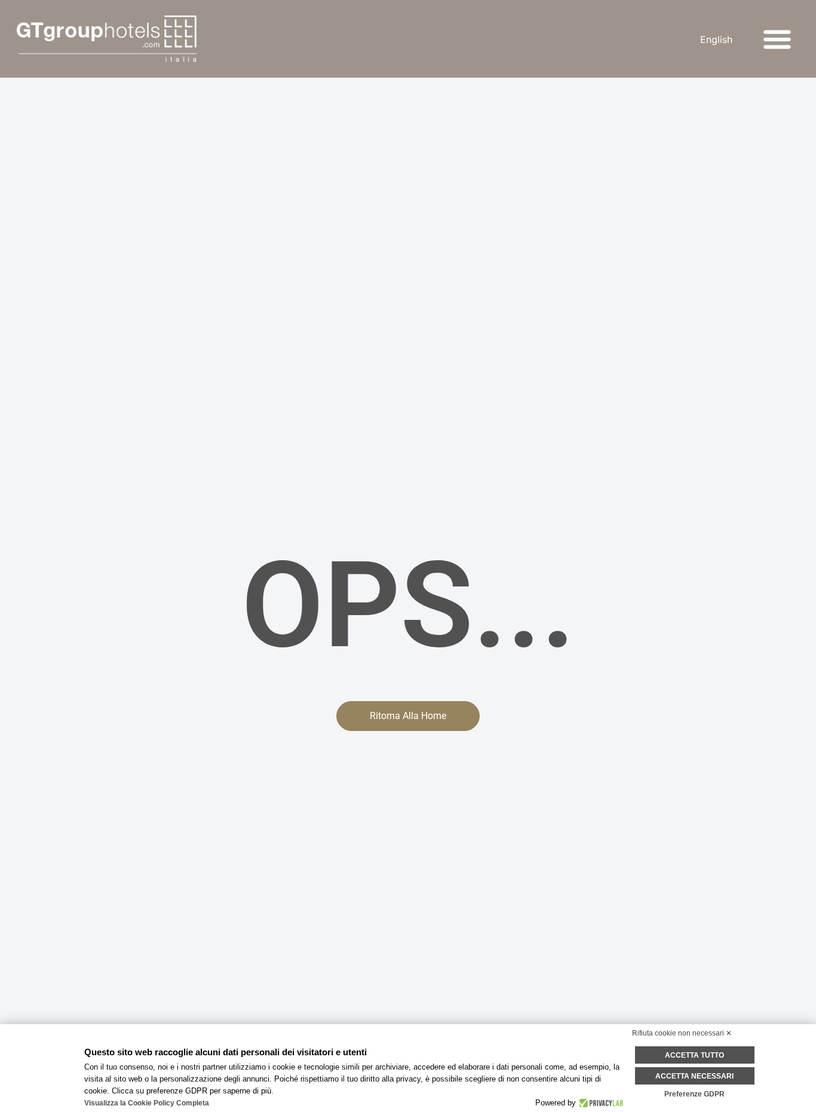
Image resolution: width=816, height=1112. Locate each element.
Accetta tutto (694, 1055)
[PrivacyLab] (599, 1103)
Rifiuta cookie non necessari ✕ (682, 1033)
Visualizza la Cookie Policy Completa (146, 1103)
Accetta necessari (694, 1076)
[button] (777, 39)
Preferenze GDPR (694, 1094)
